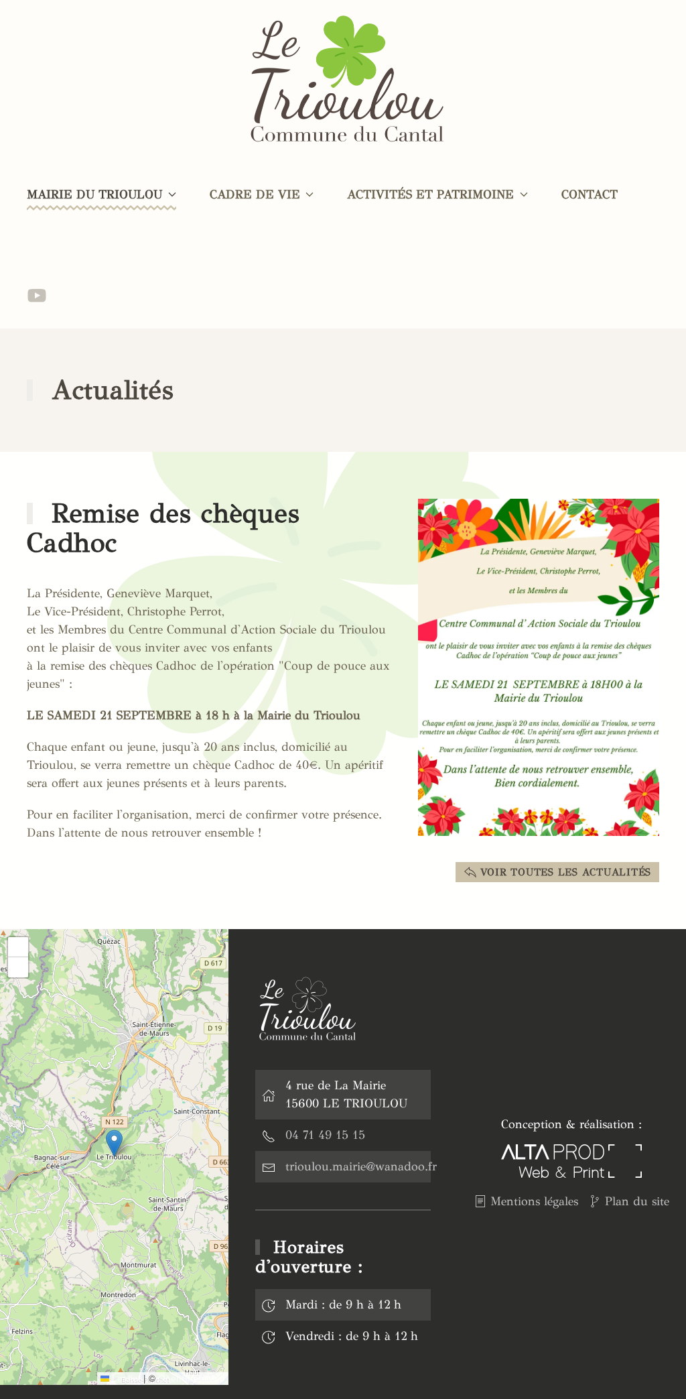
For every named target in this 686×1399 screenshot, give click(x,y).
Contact (589, 194)
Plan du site (637, 1201)
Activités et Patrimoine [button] (430, 194)
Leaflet (125, 1378)
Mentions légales (534, 1201)
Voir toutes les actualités (566, 872)
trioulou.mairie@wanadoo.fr (361, 1166)
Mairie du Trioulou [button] (94, 194)
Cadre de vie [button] (255, 194)
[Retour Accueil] (343, 80)
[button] (538, 666)
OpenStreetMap (191, 1378)
